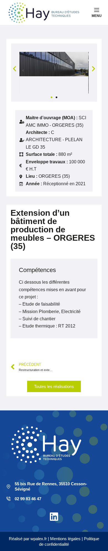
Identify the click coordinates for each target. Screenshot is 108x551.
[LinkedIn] (54, 516)
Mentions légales (65, 538)
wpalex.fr (38, 538)
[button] (14, 68)
